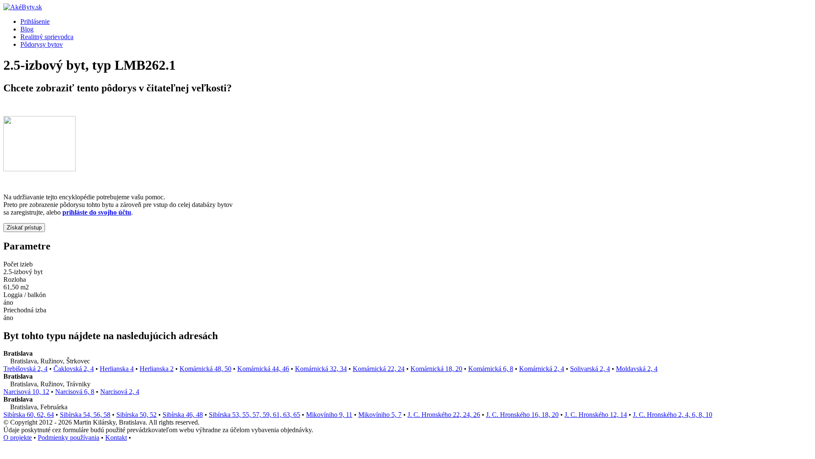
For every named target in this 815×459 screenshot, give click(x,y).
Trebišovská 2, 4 (25, 368)
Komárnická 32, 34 (321, 368)
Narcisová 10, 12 (26, 391)
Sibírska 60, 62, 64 (28, 414)
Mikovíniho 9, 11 (329, 414)
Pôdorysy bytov (41, 44)
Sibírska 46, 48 (183, 414)
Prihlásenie (35, 21)
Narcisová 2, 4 (119, 391)
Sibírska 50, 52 (136, 414)
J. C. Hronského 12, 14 (596, 414)
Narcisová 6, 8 (74, 391)
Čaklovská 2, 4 (73, 368)
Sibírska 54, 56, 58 (85, 414)
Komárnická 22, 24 (379, 368)
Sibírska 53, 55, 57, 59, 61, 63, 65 (254, 414)
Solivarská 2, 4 (590, 368)
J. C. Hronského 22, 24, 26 (444, 414)
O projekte (17, 437)
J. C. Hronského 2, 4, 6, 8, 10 (672, 414)
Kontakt (116, 437)
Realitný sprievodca (46, 36)
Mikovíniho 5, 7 (380, 414)
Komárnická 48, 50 (205, 368)
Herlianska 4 (117, 368)
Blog (27, 29)
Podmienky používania (68, 437)
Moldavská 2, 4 (637, 368)
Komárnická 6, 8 (490, 368)
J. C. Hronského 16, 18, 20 (522, 414)
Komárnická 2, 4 (541, 368)
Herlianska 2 (157, 368)
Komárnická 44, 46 (263, 368)
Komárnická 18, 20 (436, 368)
